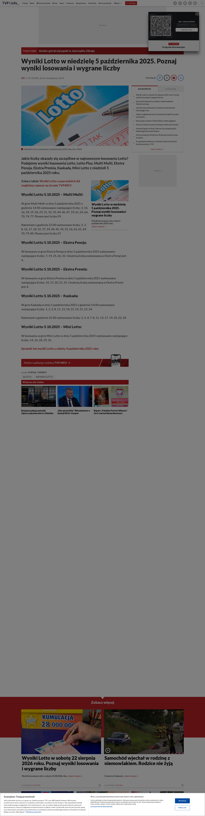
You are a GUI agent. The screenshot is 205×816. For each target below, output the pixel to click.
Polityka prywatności (33, 812)
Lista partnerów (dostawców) (101, 806)
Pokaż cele (182, 808)
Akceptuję (182, 801)
